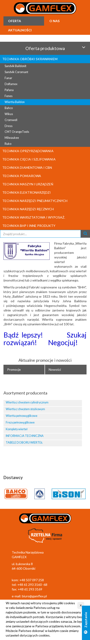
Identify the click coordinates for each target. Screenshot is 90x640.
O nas (54, 21)
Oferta (14, 21)
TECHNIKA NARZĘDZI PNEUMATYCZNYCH (34, 201)
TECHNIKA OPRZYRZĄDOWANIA (28, 151)
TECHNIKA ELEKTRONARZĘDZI (26, 192)
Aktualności (20, 30)
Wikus (9, 114)
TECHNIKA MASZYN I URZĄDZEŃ (27, 184)
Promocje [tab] (14, 369)
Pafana (9, 90)
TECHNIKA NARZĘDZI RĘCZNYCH (28, 209)
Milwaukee (12, 137)
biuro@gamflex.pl (34, 596)
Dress (8, 126)
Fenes (8, 96)
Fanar (8, 78)
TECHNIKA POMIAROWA (21, 176)
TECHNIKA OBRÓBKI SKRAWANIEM (29, 59)
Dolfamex (11, 84)
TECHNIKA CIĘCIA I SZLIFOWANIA (29, 159)
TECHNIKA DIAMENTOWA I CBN (27, 167)
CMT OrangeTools (17, 131)
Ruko (8, 143)
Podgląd (63, 404)
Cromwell (11, 120)
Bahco (9, 108)
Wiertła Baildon (15, 102)
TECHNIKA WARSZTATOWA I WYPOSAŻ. (33, 217)
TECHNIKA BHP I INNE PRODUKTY (28, 226)
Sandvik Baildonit (15, 66)
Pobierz (78, 404)
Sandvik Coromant (16, 72)
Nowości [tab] (55, 369)
